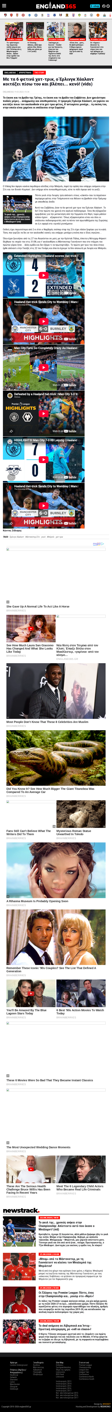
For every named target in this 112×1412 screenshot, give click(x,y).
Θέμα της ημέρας (63, 1370)
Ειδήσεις (59, 1365)
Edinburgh (14, 1389)
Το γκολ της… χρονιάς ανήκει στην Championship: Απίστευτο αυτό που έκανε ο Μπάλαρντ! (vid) (17, 218)
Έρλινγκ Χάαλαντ (16, 537)
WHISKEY (107, 1404)
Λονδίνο (36, 1365)
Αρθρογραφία (25, 73)
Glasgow (13, 1386)
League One (84, 1370)
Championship (85, 1367)
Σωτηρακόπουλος (63, 1367)
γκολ (43, 537)
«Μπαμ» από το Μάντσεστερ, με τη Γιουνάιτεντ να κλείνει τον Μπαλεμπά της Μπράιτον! (65, 1262)
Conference (84, 1374)
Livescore (60, 1377)
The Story (39, 73)
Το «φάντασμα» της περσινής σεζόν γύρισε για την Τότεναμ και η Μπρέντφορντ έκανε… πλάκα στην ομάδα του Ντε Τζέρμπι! (14, 50)
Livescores (60, 1372)
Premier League (85, 1365)
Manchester (15, 1384)
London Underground (18, 1365)
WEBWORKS (105, 1406)
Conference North (86, 1377)
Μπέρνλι (50, 537)
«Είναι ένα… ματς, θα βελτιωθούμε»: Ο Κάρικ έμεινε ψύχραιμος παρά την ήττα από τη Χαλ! (76, 48)
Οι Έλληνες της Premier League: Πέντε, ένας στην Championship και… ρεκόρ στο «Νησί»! (66, 1294)
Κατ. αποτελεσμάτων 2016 (67, 1395)
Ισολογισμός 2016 (63, 1388)
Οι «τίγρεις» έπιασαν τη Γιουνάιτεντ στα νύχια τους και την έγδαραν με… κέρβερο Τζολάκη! (97, 48)
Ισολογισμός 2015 (63, 1386)
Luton (12, 1382)
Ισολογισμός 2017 (63, 1390)
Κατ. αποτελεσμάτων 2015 (67, 1393)
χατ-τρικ (59, 537)
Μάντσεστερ (38, 1367)
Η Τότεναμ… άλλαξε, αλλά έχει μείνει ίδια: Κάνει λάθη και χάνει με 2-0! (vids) (35, 47)
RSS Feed (60, 1374)
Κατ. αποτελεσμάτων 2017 (67, 1397)
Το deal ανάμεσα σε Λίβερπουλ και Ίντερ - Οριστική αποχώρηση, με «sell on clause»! (65, 1327)
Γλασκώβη (37, 1372)
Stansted (14, 1379)
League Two (84, 1372)
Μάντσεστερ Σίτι (32, 537)
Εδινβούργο (38, 1374)
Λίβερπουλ (37, 1370)
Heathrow (14, 1375)
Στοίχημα (106, 1409)
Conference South (86, 1379)
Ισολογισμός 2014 (63, 1383)
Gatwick (13, 1377)
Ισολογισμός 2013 (63, 1381)
